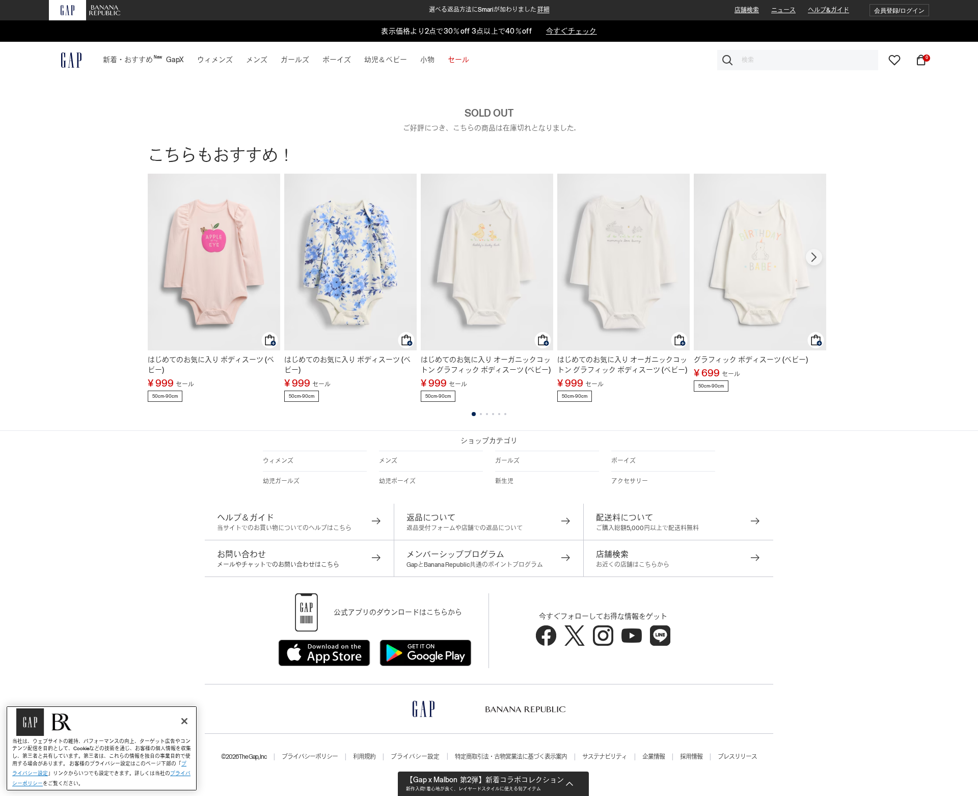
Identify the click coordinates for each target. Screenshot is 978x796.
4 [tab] (493, 414)
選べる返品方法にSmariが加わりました (489, 9)
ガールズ (507, 460)
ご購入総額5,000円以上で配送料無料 (647, 528)
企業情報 (653, 756)
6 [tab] (505, 414)
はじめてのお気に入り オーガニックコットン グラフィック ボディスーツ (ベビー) (486, 364)
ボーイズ (623, 460)
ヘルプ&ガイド (828, 10)
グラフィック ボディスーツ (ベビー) (751, 359)
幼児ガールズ (281, 481)
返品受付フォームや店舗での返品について (464, 528)
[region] (101, 748)
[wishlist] (894, 60)
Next (814, 257)
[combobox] (797, 60)
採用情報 (691, 756)
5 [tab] (499, 414)
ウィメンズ (278, 460)
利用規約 (364, 756)
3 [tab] (487, 414)
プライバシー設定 (415, 756)
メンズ (388, 460)
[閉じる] (184, 721)
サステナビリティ (604, 756)
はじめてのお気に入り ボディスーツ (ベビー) (211, 364)
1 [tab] (474, 414)
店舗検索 (747, 10)
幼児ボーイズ (397, 481)
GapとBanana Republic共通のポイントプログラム (474, 564)
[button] (899, 10)
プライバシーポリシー (310, 756)
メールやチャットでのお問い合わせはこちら (278, 564)
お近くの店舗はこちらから (632, 564)
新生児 (504, 481)
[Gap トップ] (65, 60)
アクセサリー (629, 481)
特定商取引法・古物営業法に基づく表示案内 (511, 756)
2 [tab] (481, 414)
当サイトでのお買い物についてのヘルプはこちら (284, 528)
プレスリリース (737, 756)
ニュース (783, 10)
